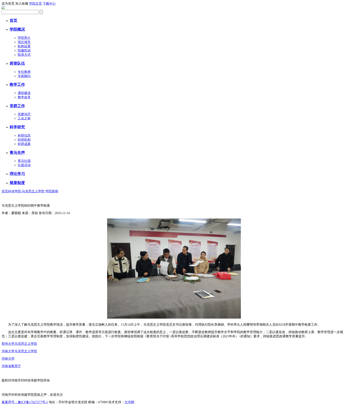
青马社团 (24, 161)
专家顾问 (24, 76)
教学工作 (17, 84)
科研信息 (24, 135)
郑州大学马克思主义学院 (19, 343)
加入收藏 (21, 3)
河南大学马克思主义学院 (19, 351)
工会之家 (24, 118)
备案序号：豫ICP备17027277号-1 (25, 402)
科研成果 (24, 144)
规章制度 (17, 183)
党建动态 (24, 114)
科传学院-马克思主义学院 (26, 191)
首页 (13, 20)
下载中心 (49, 3)
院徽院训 (24, 50)
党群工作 (17, 106)
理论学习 (17, 174)
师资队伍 (17, 63)
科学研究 (17, 127)
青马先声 (17, 152)
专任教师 (24, 72)
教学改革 (24, 97)
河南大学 (8, 358)
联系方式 (24, 54)
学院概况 (17, 29)
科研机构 (24, 139)
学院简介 (24, 37)
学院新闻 (51, 191)
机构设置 (24, 46)
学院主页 (35, 3)
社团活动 (24, 165)
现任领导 (24, 42)
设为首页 (8, 3)
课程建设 (24, 93)
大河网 (129, 402)
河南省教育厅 (11, 366)
